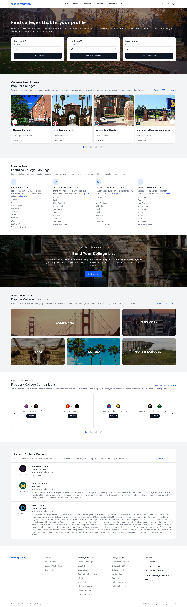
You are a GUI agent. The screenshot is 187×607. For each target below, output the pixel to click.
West (13, 221)
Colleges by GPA (118, 566)
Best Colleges (83, 566)
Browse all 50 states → (166, 303)
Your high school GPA (132, 45)
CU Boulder (150, 411)
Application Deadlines (87, 574)
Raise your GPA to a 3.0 (154, 571)
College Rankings (85, 562)
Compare (100, 4)
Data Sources (50, 562)
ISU (72, 411)
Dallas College (38, 505)
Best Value (82, 570)
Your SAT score (19, 45)
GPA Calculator (151, 561)
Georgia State (114, 411)
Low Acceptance (85, 594)
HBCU (80, 578)
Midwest (14, 218)
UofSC (41, 411)
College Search (118, 570)
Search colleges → (165, 458)
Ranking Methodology (54, 566)
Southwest (15, 224)
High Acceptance (85, 586)
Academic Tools (115, 4)
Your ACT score (75, 45)
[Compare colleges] (168, 3)
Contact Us (49, 570)
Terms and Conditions (18, 604)
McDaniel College (39, 483)
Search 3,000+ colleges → (165, 90)
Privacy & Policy (35, 604)
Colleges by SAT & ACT (121, 562)
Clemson (30, 411)
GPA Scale (149, 580)
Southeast (15, 211)
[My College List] (173, 3)
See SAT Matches (38, 55)
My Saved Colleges (119, 574)
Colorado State (166, 411)
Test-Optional (83, 582)
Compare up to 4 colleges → (164, 385)
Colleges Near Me (119, 582)
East (13, 202)
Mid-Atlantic (16, 208)
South (13, 215)
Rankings (87, 4)
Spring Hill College (40, 466)
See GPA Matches (149, 55)
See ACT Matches (93, 55)
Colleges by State (119, 586)
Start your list (93, 274)
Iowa (80, 411)
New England (17, 205)
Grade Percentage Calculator (157, 575)
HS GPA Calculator (152, 566)
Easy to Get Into (84, 590)
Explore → (24, 196)
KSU (125, 411)
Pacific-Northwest (18, 227)
